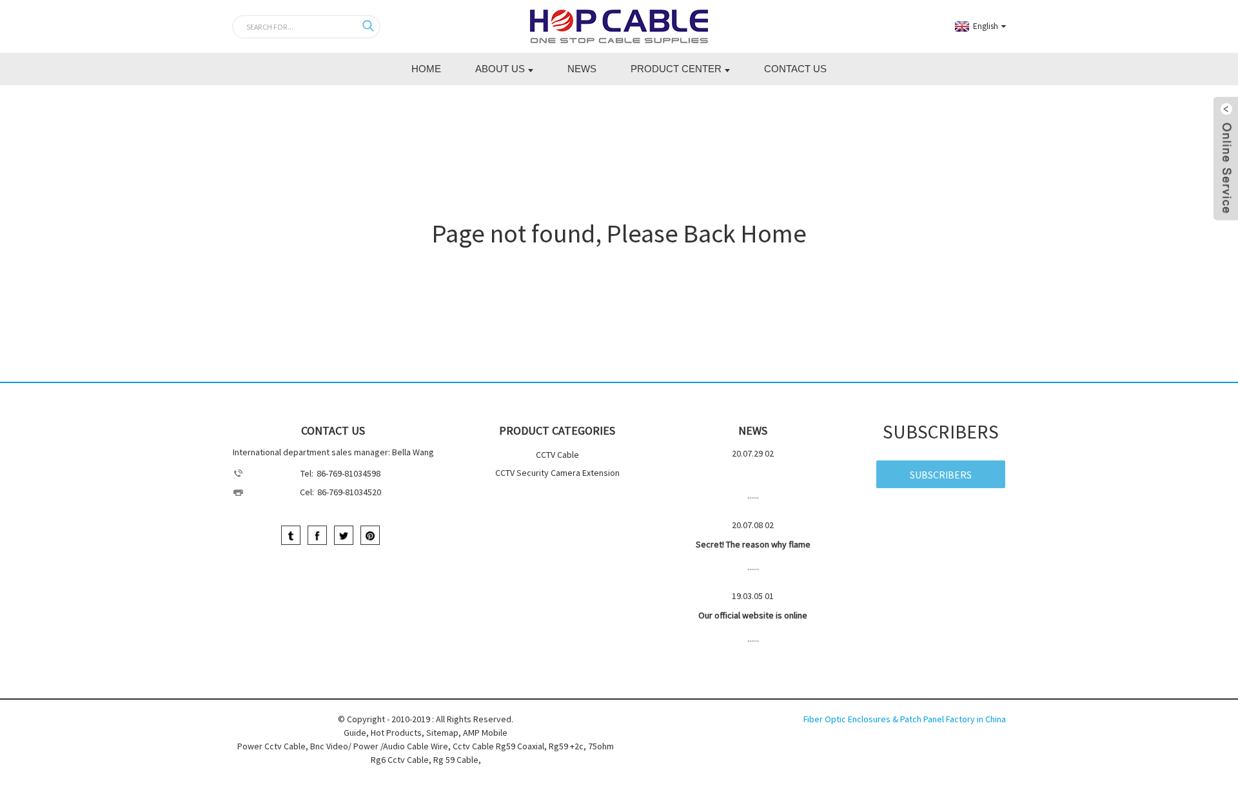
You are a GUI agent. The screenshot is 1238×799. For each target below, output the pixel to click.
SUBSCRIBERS (941, 474)
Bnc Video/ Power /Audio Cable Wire (379, 746)
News (581, 68)
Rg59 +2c (566, 746)
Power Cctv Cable (271, 746)
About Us (500, 68)
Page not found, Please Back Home (619, 233)
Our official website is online (752, 615)
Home (426, 68)
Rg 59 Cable (455, 759)
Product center (676, 68)
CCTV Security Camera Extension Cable (557, 474)
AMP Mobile (485, 732)
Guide (355, 732)
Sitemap (442, 732)
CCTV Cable (557, 454)
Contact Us (795, 68)
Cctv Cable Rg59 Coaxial (498, 746)
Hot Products (396, 732)
